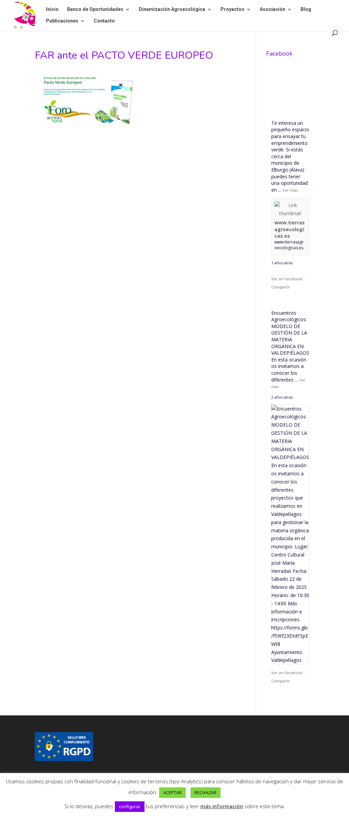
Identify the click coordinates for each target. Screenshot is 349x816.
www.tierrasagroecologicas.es (289, 229)
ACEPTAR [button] (172, 792)
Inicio (52, 9)
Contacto (104, 21)
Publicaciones (62, 21)
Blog (306, 9)
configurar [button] (129, 806)
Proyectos (232, 9)
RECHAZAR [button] (205, 792)
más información (221, 806)
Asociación (272, 9)
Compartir (280, 287)
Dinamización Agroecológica (172, 9)
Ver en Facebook (286, 278)
